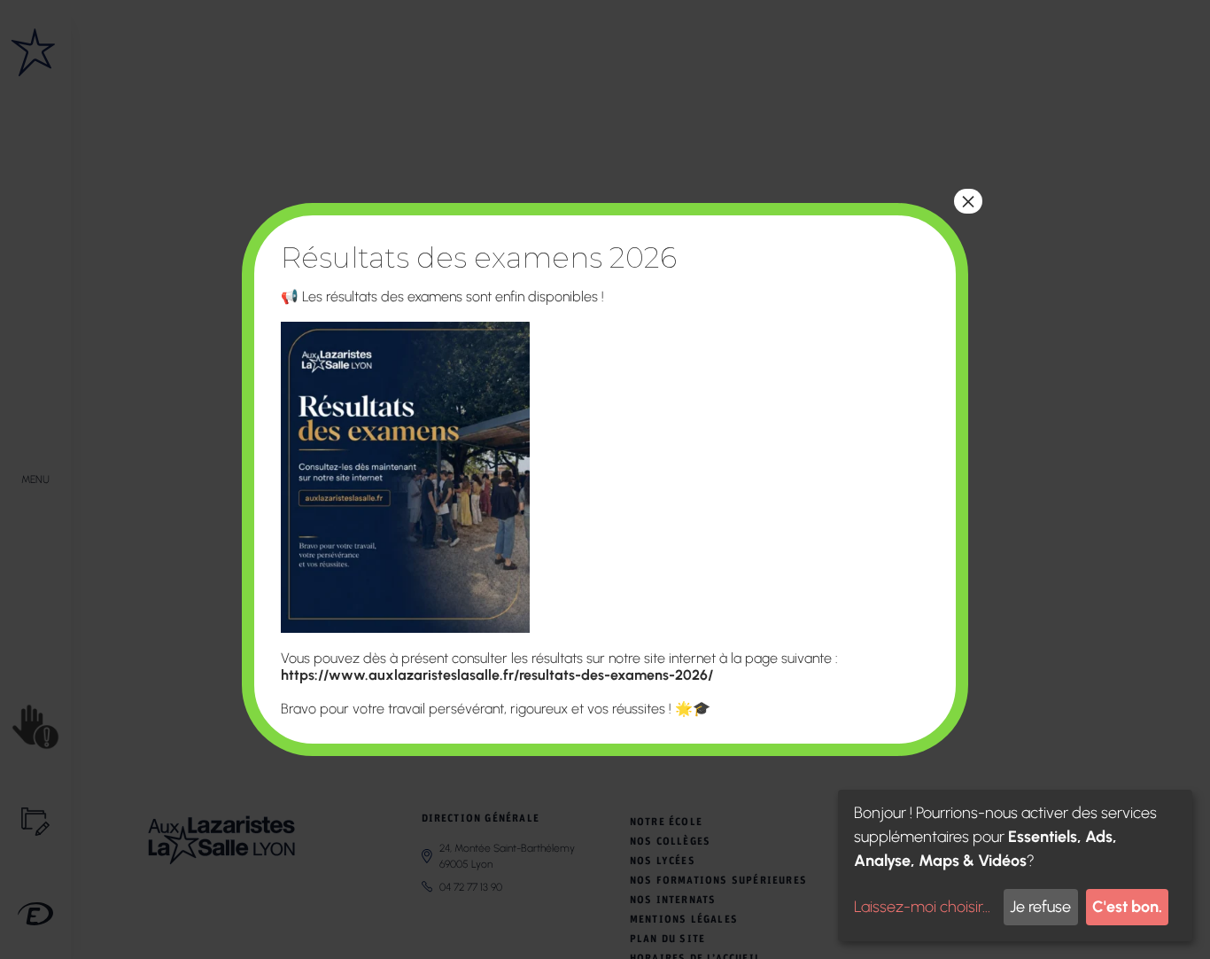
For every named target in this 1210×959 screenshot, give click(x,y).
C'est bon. (1127, 906)
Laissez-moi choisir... (922, 906)
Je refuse (1040, 906)
